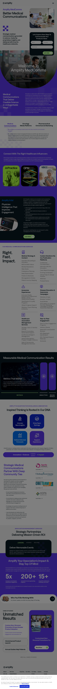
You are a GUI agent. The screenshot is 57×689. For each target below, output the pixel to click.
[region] (28, 682)
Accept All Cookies (24, 686)
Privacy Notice (25, 683)
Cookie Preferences (14, 686)
